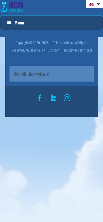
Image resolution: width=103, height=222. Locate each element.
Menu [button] (19, 22)
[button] (94, 4)
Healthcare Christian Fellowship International (51, 7)
